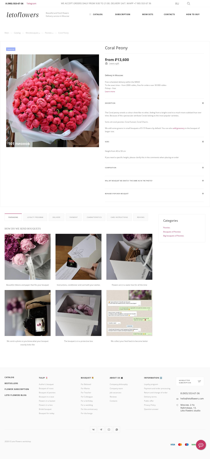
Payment (74, 217)
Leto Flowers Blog (16, 395)
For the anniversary (89, 409)
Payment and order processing (157, 388)
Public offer (149, 401)
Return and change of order (156, 392)
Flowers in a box (46, 405)
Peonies (166, 227)
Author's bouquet (46, 384)
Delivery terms (150, 396)
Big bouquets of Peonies (173, 235)
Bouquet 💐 (87, 378)
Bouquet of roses (46, 388)
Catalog (9, 377)
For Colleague (87, 396)
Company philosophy (119, 384)
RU (177, 3)
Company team (116, 388)
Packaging (13, 217)
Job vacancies (115, 392)
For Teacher (86, 392)
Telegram (31, 3)
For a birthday (87, 401)
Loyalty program (35, 217)
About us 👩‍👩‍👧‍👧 (116, 378)
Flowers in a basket (47, 401)
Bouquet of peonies (47, 392)
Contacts (113, 401)
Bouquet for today (46, 413)
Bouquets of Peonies (172, 231)
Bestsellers (11, 383)
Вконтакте (93, 429)
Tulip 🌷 (43, 378)
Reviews (140, 217)
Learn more (110, 91)
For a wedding (87, 405)
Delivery (56, 217)
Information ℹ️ (153, 378)
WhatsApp (116, 429)
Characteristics (94, 217)
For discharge (87, 413)
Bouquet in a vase (46, 396)
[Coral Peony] (52, 100)
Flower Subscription (17, 389)
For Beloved (86, 384)
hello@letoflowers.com (192, 398)
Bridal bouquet (45, 409)
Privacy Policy (150, 405)
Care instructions (119, 217)
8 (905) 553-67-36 (190, 393)
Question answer (151, 409)
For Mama (85, 388)
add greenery (178, 128)
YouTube (109, 429)
